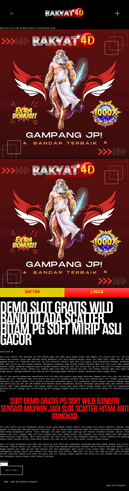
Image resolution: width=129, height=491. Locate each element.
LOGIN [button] (97, 291)
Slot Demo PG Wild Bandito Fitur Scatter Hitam (32, 28)
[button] (11, 470)
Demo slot (4, 444)
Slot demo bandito (8, 427)
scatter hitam (84, 449)
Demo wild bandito (9, 357)
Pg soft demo (6, 376)
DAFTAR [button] (32, 291)
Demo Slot (4, 28)
